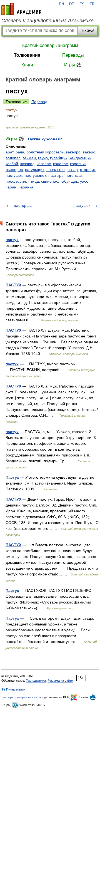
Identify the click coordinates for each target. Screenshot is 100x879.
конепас (60, 164)
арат (9, 152)
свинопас (49, 181)
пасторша (23, 205)
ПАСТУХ (13, 285)
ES (81, 4)
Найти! (88, 31)
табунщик (69, 181)
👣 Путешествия (13, 689)
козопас (44, 164)
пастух (12, 239)
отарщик (88, 169)
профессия (16, 181)
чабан (11, 187)
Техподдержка (36, 680)
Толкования (27, 55)
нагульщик (34, 169)
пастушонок (35, 175)
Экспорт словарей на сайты (21, 697)
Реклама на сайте (60, 680)
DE (71, 4)
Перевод (39, 102)
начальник (55, 169)
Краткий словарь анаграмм (50, 45)
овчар (73, 169)
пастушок (14, 175)
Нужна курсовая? (45, 139)
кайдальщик (80, 158)
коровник (78, 164)
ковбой (12, 164)
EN (61, 4)
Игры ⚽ (73, 65)
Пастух (12, 477)
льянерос (14, 169)
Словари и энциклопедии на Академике (47, 20)
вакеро (89, 152)
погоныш (74, 175)
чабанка (26, 187)
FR (92, 4)
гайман (29, 158)
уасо (84, 181)
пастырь (55, 175)
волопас (13, 158)
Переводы (73, 55)
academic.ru (21, 9)
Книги (27, 65)
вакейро (73, 152)
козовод (27, 164)
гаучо (43, 158)
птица (33, 181)
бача (20, 152)
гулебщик (58, 158)
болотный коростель (45, 152)
